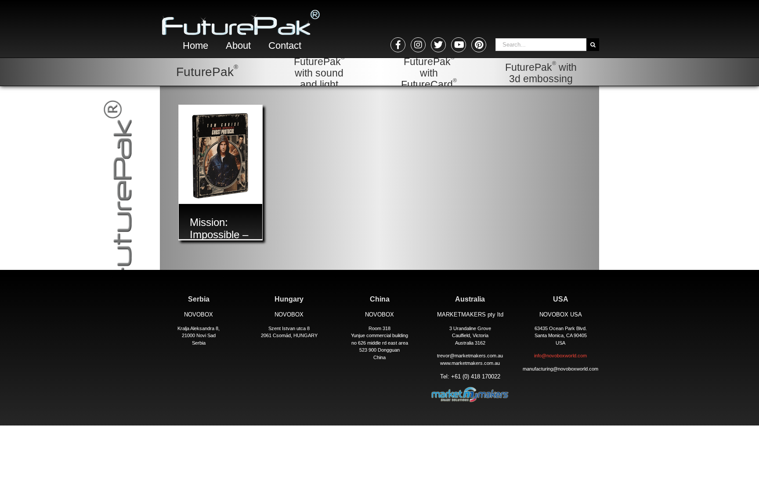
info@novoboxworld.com (560, 355)
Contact (284, 45)
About (238, 45)
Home (195, 45)
